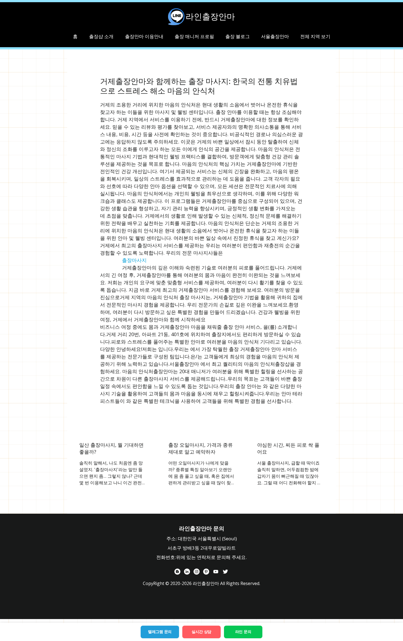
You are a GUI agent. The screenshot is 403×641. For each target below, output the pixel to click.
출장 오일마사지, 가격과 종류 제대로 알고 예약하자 (200, 448)
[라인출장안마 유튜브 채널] (216, 572)
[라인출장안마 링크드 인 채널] (187, 572)
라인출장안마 (210, 16)
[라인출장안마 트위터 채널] (225, 572)
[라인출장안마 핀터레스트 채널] (206, 572)
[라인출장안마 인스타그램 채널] (197, 572)
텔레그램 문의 (160, 631)
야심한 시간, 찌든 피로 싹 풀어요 (288, 448)
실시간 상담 (201, 631)
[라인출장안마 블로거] (177, 572)
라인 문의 (243, 631)
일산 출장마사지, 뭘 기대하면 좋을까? (111, 448)
